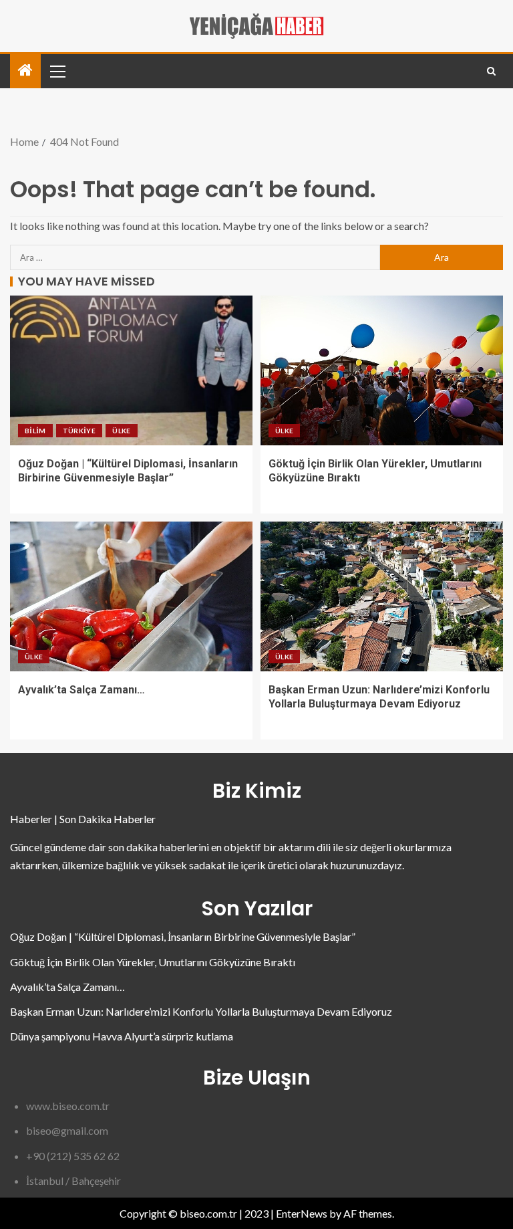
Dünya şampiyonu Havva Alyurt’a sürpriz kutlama (121, 1036)
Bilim (35, 431)
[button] (56, 71)
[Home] (25, 70)
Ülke (121, 431)
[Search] (491, 71)
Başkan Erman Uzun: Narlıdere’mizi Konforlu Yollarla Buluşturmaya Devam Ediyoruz (201, 1011)
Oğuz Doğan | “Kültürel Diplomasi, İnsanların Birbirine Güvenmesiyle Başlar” (182, 936)
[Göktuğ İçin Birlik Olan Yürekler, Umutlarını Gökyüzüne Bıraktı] (382, 370)
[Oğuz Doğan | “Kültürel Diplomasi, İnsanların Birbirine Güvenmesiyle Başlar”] (131, 370)
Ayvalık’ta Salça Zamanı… (81, 689)
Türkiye (79, 431)
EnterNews (301, 1213)
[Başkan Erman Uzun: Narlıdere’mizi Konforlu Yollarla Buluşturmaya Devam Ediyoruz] (382, 596)
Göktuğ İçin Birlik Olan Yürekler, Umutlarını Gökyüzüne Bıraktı (152, 962)
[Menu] (56, 71)
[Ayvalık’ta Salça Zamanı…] (131, 596)
